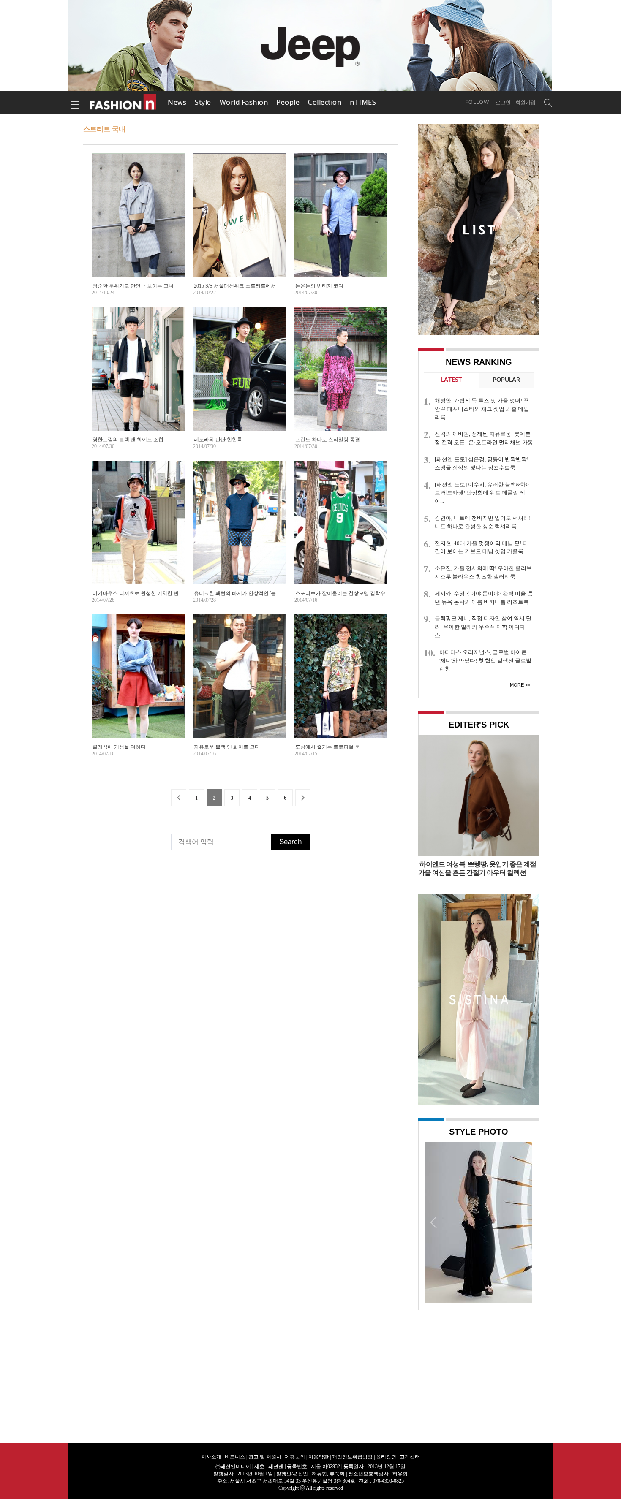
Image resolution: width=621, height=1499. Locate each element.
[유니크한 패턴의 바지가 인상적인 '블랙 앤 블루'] (239, 530)
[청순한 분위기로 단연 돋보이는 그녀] (138, 223)
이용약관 (318, 1457)
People (288, 102)
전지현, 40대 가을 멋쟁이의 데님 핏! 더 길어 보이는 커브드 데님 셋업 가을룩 (481, 547)
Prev (433, 1222)
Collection (324, 102)
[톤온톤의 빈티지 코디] (340, 223)
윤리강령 (386, 1457)
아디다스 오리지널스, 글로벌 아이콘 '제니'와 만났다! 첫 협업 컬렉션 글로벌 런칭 (485, 660)
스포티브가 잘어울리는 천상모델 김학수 (340, 593)
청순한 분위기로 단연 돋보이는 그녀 (133, 286)
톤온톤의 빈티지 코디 (319, 286)
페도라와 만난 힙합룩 (218, 440)
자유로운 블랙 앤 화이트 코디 (227, 747)
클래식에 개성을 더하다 (119, 747)
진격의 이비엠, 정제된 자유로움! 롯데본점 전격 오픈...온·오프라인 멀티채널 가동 (484, 438)
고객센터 (410, 1457)
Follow (477, 102)
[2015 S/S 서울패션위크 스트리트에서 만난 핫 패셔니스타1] (239, 215)
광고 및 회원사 (264, 1457)
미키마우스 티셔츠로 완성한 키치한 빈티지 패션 (146, 593)
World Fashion (244, 102)
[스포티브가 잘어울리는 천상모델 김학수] (340, 530)
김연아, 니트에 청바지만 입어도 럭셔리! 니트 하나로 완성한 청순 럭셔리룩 (483, 522)
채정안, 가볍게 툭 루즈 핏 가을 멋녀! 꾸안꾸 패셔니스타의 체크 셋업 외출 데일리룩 (482, 409)
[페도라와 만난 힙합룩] (239, 377)
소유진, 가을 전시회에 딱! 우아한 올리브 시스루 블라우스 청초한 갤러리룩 (483, 572)
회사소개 (211, 1457)
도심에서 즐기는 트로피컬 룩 (327, 747)
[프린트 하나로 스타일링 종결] (340, 377)
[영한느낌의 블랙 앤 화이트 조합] (138, 377)
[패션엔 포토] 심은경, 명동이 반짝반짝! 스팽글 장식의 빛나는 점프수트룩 (481, 463)
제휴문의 (295, 1457)
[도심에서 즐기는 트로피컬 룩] (340, 684)
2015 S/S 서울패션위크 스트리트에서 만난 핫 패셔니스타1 (258, 286)
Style (203, 102)
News (177, 102)
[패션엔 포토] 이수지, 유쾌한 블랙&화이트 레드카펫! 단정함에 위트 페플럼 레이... (483, 493)
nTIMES (363, 102)
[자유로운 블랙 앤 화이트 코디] (239, 684)
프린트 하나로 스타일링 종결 (327, 440)
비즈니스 (235, 1457)
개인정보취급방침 (352, 1457)
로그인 (503, 103)
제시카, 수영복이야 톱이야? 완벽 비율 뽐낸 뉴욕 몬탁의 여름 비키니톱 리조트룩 (484, 597)
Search (290, 842)
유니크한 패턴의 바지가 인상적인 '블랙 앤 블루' (247, 593)
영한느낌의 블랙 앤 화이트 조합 (128, 440)
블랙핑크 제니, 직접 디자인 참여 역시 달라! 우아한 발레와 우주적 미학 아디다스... (483, 626)
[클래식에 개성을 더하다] (138, 684)
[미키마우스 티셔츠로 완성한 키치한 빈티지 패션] (138, 530)
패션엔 (123, 102)
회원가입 (525, 103)
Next (523, 1222)
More (517, 684)
